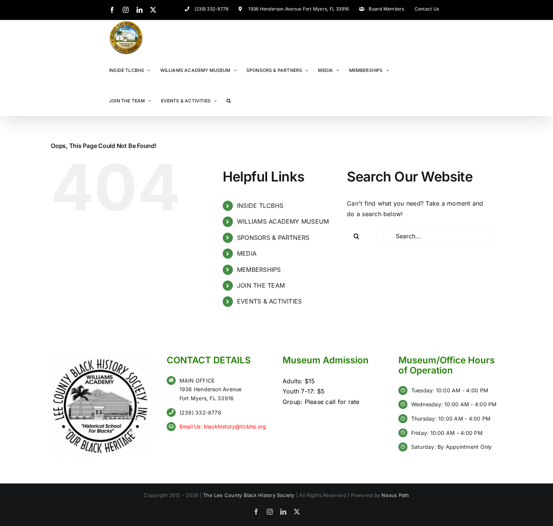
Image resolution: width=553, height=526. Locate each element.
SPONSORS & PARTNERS (273, 237)
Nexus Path (395, 495)
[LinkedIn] (140, 10)
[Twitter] (153, 10)
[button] (228, 100)
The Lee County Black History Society (249, 495)
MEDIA (247, 253)
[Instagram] (126, 10)
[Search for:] (433, 236)
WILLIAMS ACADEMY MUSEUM (283, 221)
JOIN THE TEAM (261, 285)
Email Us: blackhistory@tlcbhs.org (222, 426)
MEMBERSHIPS (259, 269)
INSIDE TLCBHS (260, 205)
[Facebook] (112, 10)
